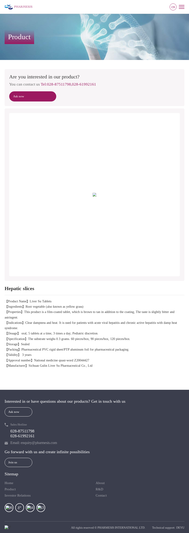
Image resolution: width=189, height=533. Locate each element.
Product (10, 489)
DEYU (180, 527)
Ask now (18, 96)
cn (173, 7)
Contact (101, 495)
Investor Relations (18, 495)
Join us (12, 462)
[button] (17, 194)
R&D (99, 489)
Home (9, 483)
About (100, 483)
